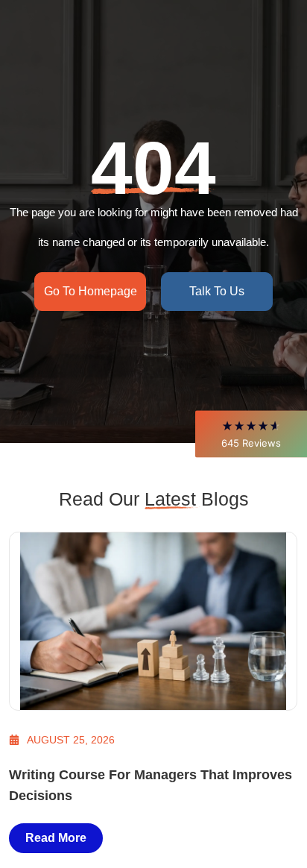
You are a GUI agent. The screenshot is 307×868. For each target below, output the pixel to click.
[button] (251, 433)
